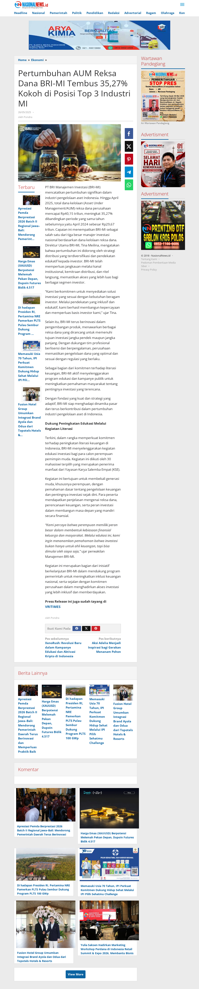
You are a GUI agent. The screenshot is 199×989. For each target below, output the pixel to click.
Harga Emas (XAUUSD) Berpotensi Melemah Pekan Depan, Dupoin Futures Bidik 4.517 (107, 837)
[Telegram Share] (129, 172)
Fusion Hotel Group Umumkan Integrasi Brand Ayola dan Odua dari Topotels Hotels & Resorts (123, 721)
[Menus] (182, 5)
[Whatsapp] (129, 184)
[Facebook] (76, 628)
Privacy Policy (149, 269)
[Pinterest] (96, 628)
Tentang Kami (149, 259)
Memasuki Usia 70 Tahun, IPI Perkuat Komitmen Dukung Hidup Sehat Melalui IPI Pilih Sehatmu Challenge (98, 721)
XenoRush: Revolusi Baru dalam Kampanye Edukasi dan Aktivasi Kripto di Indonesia (63, 647)
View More (75, 974)
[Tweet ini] (129, 146)
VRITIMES (52, 606)
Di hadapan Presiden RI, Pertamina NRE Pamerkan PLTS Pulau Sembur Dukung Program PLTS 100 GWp (43, 889)
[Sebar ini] (129, 133)
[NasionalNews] (31, 5)
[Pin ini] (129, 159)
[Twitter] (86, 628)
